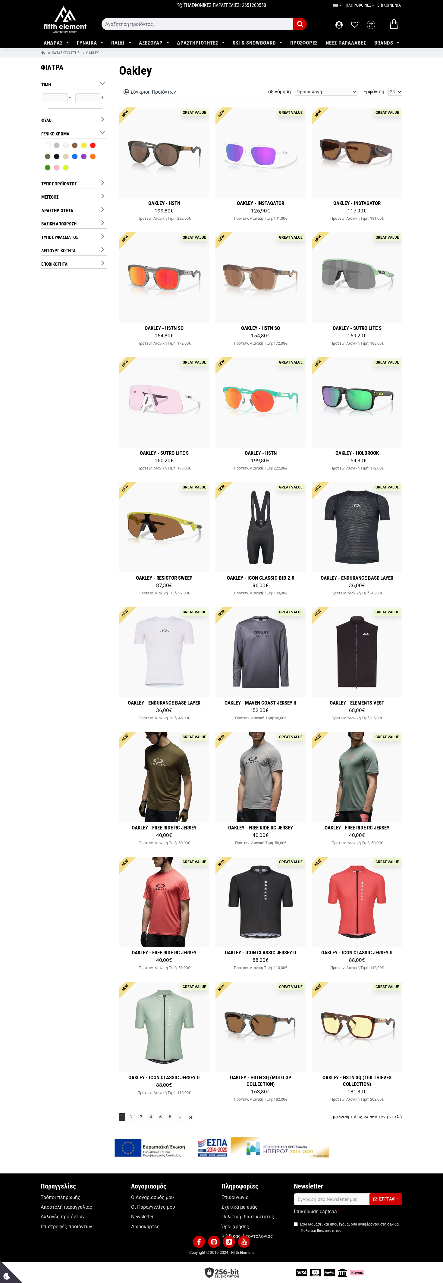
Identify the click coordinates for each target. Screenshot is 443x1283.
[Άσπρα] (48, 146)
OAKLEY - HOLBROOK (357, 453)
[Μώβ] (84, 157)
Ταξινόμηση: (278, 92)
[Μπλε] (75, 157)
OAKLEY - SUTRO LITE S (357, 328)
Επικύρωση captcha (315, 1211)
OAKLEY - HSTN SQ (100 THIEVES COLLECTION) (356, 1080)
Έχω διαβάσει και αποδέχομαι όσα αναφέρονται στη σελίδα (349, 1227)
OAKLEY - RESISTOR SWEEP (164, 578)
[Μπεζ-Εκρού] (66, 157)
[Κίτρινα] (84, 146)
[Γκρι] (57, 146)
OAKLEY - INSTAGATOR (260, 203)
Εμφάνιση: (374, 92)
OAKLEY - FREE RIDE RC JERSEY (164, 828)
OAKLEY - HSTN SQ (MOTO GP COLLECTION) (260, 1080)
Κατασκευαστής (66, 53)
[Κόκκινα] (93, 146)
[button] (199, 1242)
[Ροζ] (57, 168)
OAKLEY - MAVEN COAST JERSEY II (261, 703)
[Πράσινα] (48, 168)
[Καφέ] (75, 146)
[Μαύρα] (57, 157)
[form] (197, 24)
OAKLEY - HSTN (164, 203)
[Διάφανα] (66, 146)
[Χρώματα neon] (66, 168)
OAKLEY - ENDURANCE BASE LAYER (357, 578)
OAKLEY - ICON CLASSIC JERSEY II (260, 953)
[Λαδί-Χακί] (48, 157)
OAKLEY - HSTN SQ (164, 328)
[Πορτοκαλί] (93, 157)
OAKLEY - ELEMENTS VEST (357, 703)
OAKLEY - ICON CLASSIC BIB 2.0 (260, 578)
